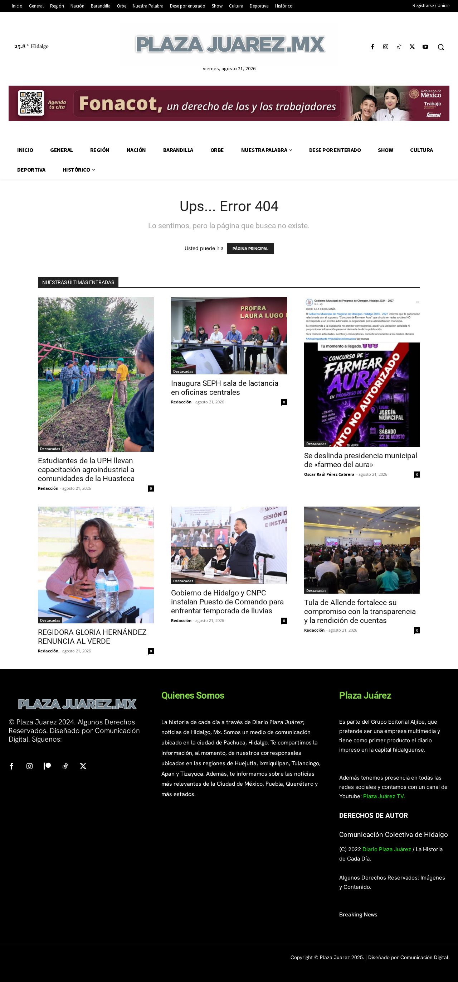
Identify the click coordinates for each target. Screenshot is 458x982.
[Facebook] (372, 47)
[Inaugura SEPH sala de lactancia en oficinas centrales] (229, 335)
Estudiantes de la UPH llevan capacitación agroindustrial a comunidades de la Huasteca (86, 469)
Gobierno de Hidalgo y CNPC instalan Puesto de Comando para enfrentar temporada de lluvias (227, 602)
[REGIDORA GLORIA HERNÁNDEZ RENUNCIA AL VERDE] (96, 565)
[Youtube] (425, 47)
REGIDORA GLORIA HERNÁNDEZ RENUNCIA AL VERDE (92, 637)
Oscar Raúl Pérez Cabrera (329, 474)
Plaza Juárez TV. (384, 796)
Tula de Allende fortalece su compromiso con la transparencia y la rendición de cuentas (360, 611)
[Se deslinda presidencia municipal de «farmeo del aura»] (362, 372)
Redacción (48, 488)
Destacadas (50, 448)
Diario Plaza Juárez (386, 849)
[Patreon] (47, 767)
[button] (440, 47)
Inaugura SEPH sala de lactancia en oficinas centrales (224, 388)
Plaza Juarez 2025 (341, 957)
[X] (412, 47)
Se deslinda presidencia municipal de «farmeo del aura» (360, 460)
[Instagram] (385, 47)
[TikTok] (399, 47)
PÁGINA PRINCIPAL (250, 248)
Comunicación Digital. (424, 957)
